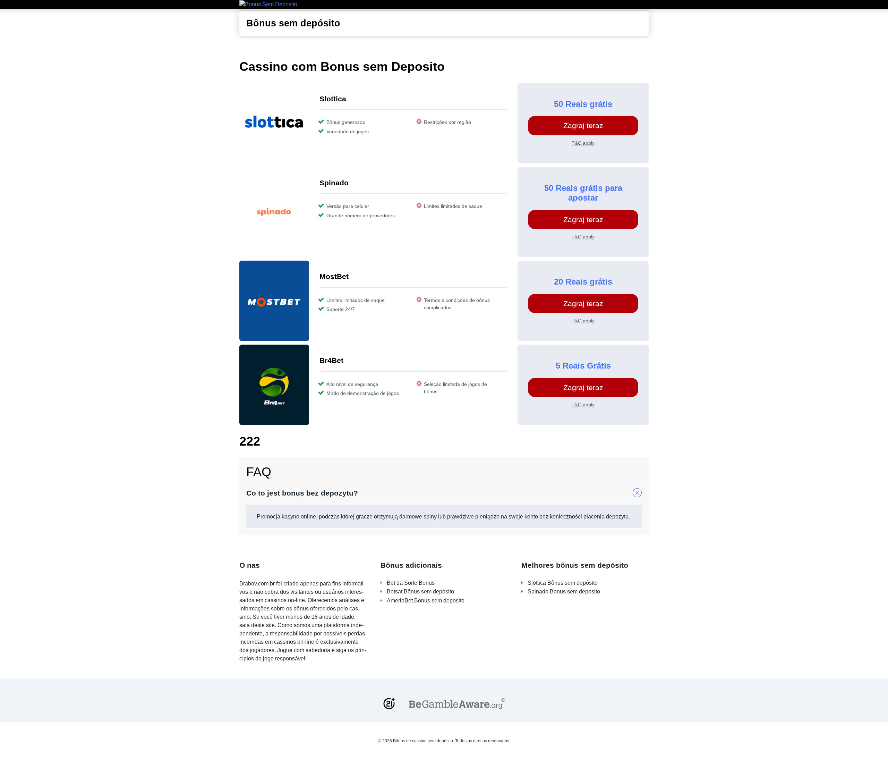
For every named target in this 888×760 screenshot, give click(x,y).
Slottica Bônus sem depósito (563, 583)
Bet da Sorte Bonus (411, 583)
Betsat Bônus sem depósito (420, 591)
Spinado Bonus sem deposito (564, 591)
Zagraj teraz (583, 125)
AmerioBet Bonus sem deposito (425, 600)
